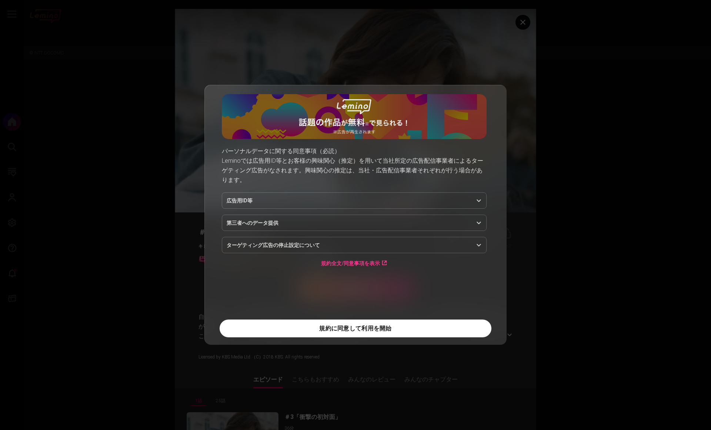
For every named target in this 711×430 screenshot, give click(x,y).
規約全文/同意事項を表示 (350, 263)
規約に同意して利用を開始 (355, 328)
